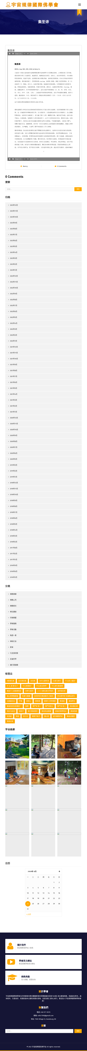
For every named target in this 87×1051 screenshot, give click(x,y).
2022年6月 (13, 311)
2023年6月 (13, 241)
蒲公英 (46, 716)
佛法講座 (13, 612)
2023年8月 (13, 229)
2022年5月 (13, 317)
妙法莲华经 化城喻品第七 (66, 696)
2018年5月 (13, 524)
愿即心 (28, 701)
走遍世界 (13, 659)
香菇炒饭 (10, 721)
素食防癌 (74, 711)
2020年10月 (14, 430)
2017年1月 (13, 560)
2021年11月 (14, 353)
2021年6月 (13, 382)
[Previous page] (9, 53)
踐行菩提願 (14, 665)
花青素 (9, 716)
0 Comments (61, 166)
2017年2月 (13, 554)
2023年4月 (13, 252)
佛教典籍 (13, 594)
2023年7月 (13, 235)
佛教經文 (13, 606)
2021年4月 (13, 394)
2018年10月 (14, 494)
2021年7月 (13, 376)
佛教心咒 (13, 600)
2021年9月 (13, 365)
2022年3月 (13, 329)
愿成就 (62, 701)
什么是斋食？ (27, 686)
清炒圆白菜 (74, 706)
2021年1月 (13, 412)
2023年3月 (13, 258)
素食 (11, 647)
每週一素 (13, 635)
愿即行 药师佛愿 (50, 701)
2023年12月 (14, 205)
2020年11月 (14, 424)
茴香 (17, 716)
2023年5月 (13, 246)
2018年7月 (13, 512)
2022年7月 (13, 305)
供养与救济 (29, 691)
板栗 (27, 706)
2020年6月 (13, 453)
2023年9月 (13, 223)
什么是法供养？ (42, 686)
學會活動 (13, 629)
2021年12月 (14, 347)
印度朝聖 (13, 618)
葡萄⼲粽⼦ (36, 716)
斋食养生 (72, 701)
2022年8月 (13, 300)
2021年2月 (13, 406)
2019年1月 (13, 477)
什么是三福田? (70, 681)
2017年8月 (13, 548)
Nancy (25, 166)
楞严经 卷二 (61, 706)
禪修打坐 (13, 641)
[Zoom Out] (24, 53)
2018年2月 (13, 542)
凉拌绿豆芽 (61, 691)
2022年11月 (14, 282)
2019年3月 (13, 465)
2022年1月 (13, 341)
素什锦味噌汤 (32, 711)
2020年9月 (13, 435)
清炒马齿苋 (11, 711)
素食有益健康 (46, 711)
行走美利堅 (14, 653)
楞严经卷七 (49, 706)
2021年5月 (13, 388)
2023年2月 (13, 264)
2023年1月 (13, 270)
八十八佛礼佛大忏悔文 (45, 691)
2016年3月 (13, 577)
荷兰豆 (25, 716)
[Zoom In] (27, 53)
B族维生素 (10, 681)
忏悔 (20, 701)
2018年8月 (13, 506)
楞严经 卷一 (37, 706)
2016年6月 (13, 571)
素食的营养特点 (60, 711)
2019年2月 (13, 471)
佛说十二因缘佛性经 (14, 691)
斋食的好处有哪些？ (14, 706)
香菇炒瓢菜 (71, 716)
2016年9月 (13, 565)
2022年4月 (13, 323)
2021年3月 (13, 400)
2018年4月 (13, 530)
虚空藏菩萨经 (58, 716)
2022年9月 (13, 294)
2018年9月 (13, 500)
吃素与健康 (26, 696)
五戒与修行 (57, 681)
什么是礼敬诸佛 (57, 686)
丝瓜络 (32, 681)
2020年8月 (13, 441)
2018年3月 (13, 536)
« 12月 (29, 914)
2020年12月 (14, 418)
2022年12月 (14, 276)
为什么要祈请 (44, 681)
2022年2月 (13, 335)
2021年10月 (14, 359)
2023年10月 (14, 217)
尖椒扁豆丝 (11, 701)
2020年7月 (13, 447)
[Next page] (13, 53)
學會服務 (13, 623)
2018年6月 (13, 518)
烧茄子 (21, 711)
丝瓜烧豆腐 (22, 681)
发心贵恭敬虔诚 (12, 696)
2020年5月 (13, 459)
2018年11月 (14, 489)
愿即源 (37, 701)
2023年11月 (14, 211)
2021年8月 (13, 370)
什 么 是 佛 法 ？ (13, 686)
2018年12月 (14, 483)
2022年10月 (14, 288)
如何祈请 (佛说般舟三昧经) (43, 696)
